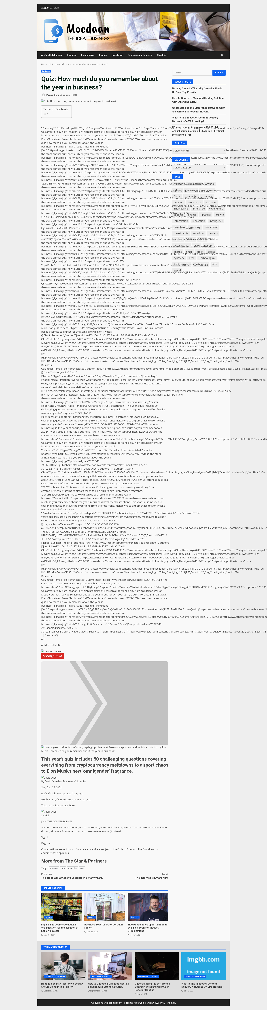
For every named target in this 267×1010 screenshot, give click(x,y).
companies (191, 196)
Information (181, 221)
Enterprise (199, 208)
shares (178, 252)
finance (192, 215)
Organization (181, 245)
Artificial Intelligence (51, 55)
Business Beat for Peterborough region (104, 907)
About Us (161, 55)
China (177, 196)
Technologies (182, 264)
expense (179, 215)
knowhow (198, 233)
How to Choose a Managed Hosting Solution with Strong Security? (110, 966)
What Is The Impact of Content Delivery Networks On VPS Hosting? (203, 966)
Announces (194, 184)
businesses (207, 190)
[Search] (222, 55)
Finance (103, 55)
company (207, 196)
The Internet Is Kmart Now (151, 875)
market (178, 239)
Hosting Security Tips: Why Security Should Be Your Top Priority (63, 966)
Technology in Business (140, 55)
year (82, 868)
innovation (198, 221)
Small (189, 252)
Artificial (209, 184)
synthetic (179, 258)
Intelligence (216, 221)
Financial (206, 215)
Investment (117, 55)
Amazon (178, 184)
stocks (211, 252)
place (197, 245)
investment (211, 227)
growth (219, 215)
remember (72, 868)
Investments (181, 233)
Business (71, 55)
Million (191, 239)
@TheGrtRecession (52, 335)
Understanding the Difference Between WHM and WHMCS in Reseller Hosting (157, 966)
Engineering (181, 208)
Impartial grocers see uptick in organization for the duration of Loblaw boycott (61, 907)
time (214, 264)
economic (211, 202)
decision (178, 202)
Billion (177, 190)
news (202, 239)
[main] (104, 762)
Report (208, 245)
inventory (179, 227)
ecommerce (194, 202)
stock (200, 252)
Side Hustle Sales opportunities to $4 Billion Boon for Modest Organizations (148, 907)
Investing (194, 227)
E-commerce (88, 55)
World (177, 270)
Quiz (63, 868)
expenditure (216, 208)
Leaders (213, 233)
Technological (207, 258)
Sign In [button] (45, 837)
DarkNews (153, 1002)
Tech (192, 258)
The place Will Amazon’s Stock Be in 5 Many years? (72, 875)
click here (68, 799)
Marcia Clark (52, 95)
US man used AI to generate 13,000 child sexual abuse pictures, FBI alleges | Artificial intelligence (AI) (198, 131)
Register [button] (46, 843)
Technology (201, 264)
